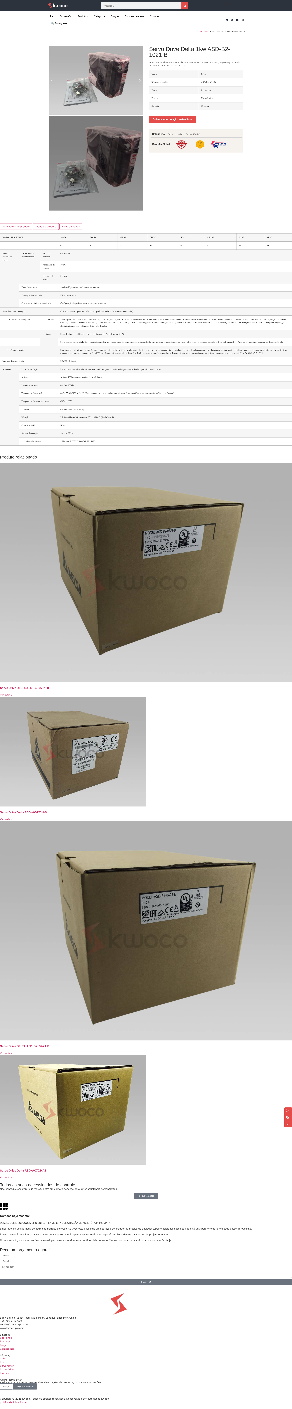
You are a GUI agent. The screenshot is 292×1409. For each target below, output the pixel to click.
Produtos (83, 16)
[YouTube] (237, 20)
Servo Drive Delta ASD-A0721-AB (23, 1170)
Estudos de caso (134, 16)
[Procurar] (184, 5)
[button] (51, 80)
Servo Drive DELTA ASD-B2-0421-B (24, 1046)
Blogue (115, 16)
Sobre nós (65, 16)
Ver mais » (6, 694)
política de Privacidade (13, 1402)
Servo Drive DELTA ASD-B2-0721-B (24, 688)
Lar (52, 16)
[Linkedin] (226, 20)
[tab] (16, 226)
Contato (154, 16)
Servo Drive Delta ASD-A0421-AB (23, 812)
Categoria (99, 16)
